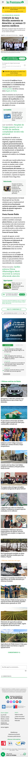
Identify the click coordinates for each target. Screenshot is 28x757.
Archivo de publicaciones (5, 723)
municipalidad (7, 89)
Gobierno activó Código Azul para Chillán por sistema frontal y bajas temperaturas (12, 444)
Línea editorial (5, 721)
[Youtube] (17, 702)
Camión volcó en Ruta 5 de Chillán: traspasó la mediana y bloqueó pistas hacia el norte (13, 466)
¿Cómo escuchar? (19, 716)
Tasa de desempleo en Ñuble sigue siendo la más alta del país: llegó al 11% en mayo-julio (14, 350)
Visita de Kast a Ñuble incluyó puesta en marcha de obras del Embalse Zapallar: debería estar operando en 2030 (13, 601)
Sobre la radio (19, 714)
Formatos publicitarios (14, 736)
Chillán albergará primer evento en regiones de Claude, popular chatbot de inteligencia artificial (14, 357)
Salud (21, 35)
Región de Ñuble (11, 91)
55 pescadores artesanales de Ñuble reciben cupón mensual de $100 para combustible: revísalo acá (12, 422)
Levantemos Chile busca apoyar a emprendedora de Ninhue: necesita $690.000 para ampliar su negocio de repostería (13, 532)
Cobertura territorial (14, 734)
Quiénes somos (5, 717)
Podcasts (17, 720)
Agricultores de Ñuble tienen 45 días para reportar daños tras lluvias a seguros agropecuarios (14, 645)
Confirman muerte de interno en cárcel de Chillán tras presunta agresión (14, 370)
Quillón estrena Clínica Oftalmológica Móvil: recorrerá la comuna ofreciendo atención (11, 271)
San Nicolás (8, 303)
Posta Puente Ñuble (16, 302)
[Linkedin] (20, 702)
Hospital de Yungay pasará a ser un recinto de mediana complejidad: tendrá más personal (13, 129)
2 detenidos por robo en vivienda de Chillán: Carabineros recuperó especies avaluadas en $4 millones (13, 509)
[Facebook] (8, 702)
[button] (14, 652)
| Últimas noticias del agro (10, 561)
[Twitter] (14, 702)
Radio (16, 712)
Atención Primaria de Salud (14, 300)
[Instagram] (11, 702)
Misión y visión (5, 719)
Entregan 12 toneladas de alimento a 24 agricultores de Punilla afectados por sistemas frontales (13, 579)
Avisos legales (5, 727)
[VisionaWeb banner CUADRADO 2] (14, 341)
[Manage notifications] (24, 754)
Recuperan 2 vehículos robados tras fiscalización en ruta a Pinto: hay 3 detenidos (12, 400)
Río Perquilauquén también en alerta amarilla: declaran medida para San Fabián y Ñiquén (12, 555)
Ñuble (9, 302)
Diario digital (4, 712)
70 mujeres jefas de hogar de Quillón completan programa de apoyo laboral (13, 488)
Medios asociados (20, 718)
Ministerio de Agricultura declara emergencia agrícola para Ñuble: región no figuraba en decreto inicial (13, 623)
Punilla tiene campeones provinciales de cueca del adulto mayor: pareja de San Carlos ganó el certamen (14, 364)
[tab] (7, 345)
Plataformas (14, 732)
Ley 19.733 (3, 715)
